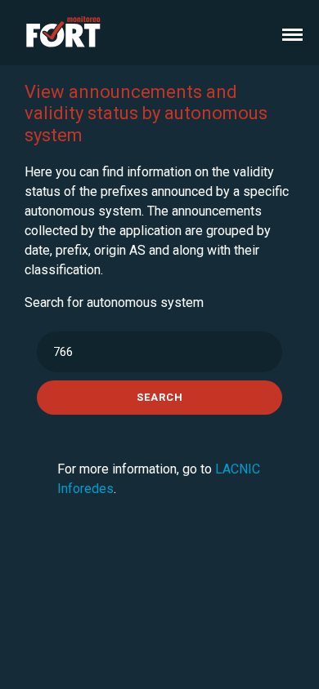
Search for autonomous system (114, 302)
